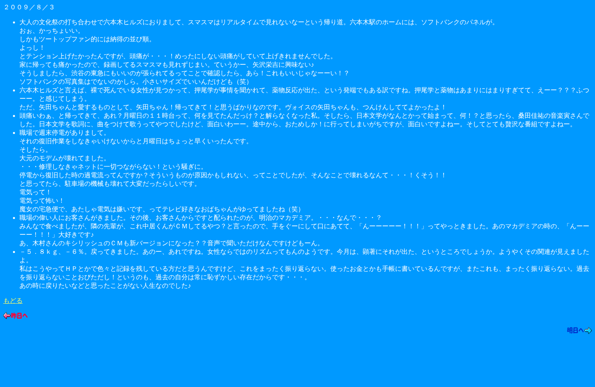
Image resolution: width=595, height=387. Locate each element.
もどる (13, 300)
